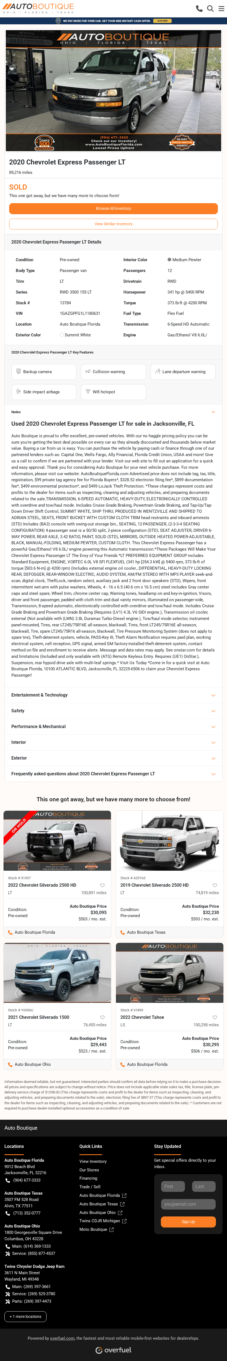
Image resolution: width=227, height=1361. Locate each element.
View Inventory (93, 1161)
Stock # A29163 (132, 878)
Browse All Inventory (113, 208)
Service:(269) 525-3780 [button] (33, 1293)
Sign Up (188, 1221)
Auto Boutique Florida (99, 1195)
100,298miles (206, 1024)
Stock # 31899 (131, 1010)
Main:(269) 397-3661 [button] (31, 1286)
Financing (88, 1178)
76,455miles (95, 1024)
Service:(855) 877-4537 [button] (33, 1253)
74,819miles (207, 892)
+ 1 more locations (25, 1316)
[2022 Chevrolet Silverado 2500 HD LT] (57, 841)
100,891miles (94, 892)
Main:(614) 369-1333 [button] (31, 1246)
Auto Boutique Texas (98, 1204)
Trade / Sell (89, 1186)
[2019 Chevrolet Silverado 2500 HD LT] (169, 841)
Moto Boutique (93, 1229)
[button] (199, 8)
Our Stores (89, 1170)
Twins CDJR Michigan (99, 1220)
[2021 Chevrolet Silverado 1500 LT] (57, 973)
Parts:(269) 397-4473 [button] (31, 1301)
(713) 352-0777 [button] (26, 1213)
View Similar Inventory (114, 224)
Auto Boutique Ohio (97, 1212)
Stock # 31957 (19, 878)
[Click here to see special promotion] (113, 20)
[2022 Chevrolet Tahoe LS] (169, 973)
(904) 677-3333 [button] (26, 1180)
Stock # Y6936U (20, 1010)
